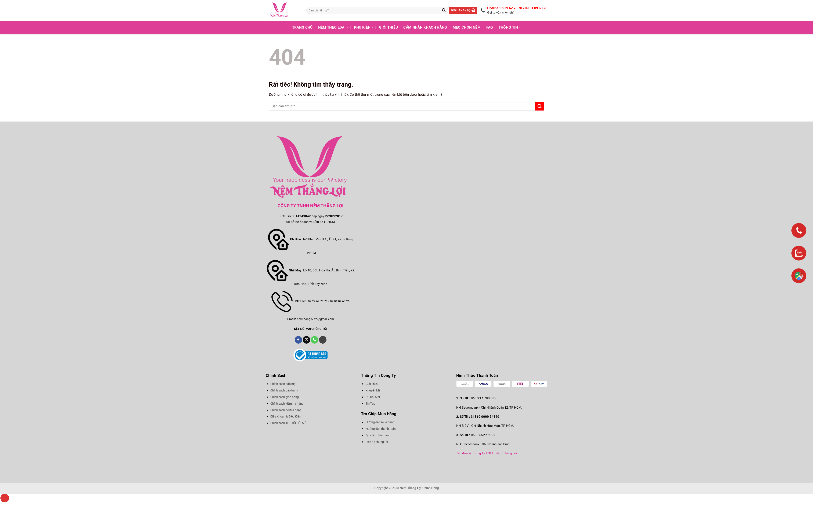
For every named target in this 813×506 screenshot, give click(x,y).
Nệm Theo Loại (332, 27)
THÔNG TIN (508, 27)
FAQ (489, 27)
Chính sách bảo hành (284, 390)
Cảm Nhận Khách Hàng (425, 27)
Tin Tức (370, 403)
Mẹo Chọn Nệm (467, 27)
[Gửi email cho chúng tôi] (306, 340)
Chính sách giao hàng (284, 397)
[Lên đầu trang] (4, 498)
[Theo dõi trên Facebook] (298, 340)
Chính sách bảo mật (283, 384)
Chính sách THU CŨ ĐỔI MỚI (288, 423)
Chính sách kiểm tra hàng (287, 403)
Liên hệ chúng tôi (377, 442)
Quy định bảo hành (378, 435)
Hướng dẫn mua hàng (380, 422)
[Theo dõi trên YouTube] (322, 340)
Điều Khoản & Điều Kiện (285, 416)
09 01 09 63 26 (340, 301)
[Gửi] (444, 10)
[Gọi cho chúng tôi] (314, 340)
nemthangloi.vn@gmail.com (315, 319)
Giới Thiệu (388, 27)
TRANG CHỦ (302, 27)
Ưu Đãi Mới (373, 397)
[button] (463, 10)
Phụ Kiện (362, 27)
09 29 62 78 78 (318, 301)
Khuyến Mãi (373, 390)
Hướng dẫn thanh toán (381, 428)
